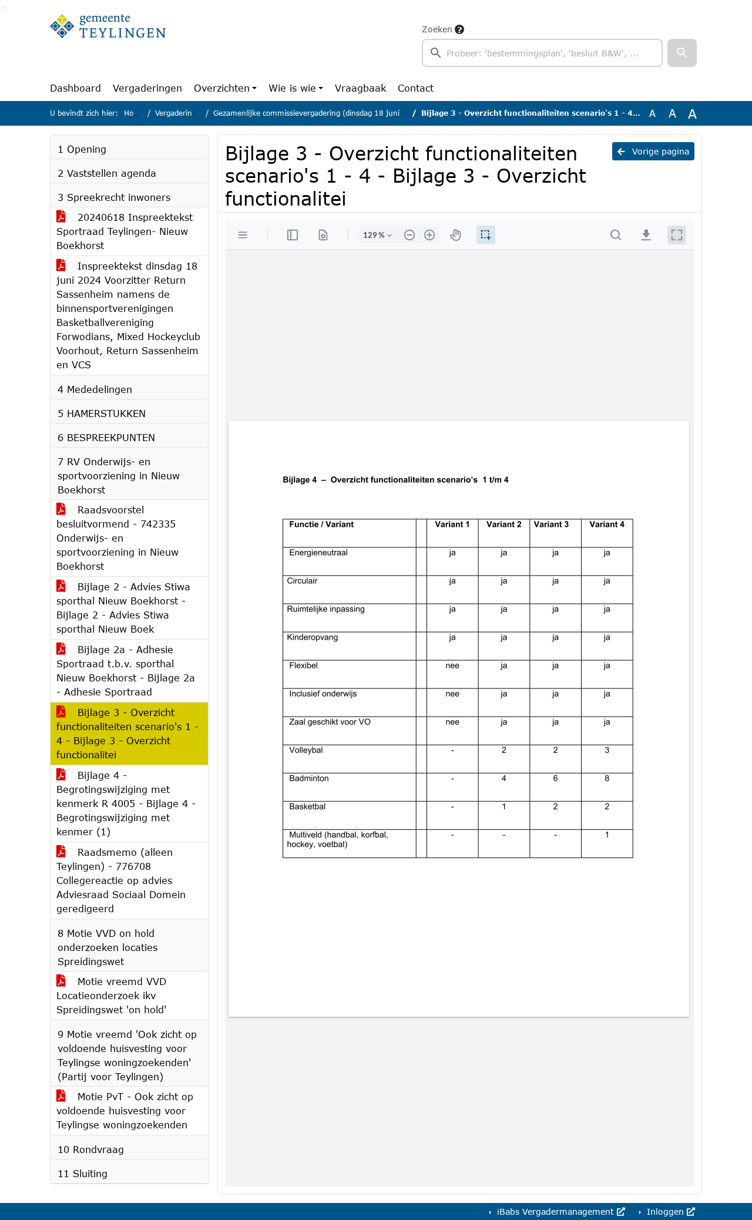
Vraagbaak (360, 87)
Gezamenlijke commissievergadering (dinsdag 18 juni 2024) (318, 113)
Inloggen (665, 1211)
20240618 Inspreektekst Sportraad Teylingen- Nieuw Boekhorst (124, 231)
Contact (416, 87)
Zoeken (437, 29)
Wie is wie (292, 87)
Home (134, 113)
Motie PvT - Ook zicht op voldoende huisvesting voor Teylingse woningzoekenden (124, 1110)
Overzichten (222, 87)
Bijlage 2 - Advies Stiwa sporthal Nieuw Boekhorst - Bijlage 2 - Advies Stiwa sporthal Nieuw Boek (123, 607)
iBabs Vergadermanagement (555, 1211)
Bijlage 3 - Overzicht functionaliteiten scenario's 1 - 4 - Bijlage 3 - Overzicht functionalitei (127, 733)
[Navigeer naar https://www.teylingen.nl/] (108, 44)
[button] (682, 53)
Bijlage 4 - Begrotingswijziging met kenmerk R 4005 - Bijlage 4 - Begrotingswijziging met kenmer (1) (126, 803)
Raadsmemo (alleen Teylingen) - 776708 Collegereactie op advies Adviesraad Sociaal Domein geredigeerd (121, 880)
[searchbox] (542, 53)
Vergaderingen (147, 87)
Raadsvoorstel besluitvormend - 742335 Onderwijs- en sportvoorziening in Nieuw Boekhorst (117, 538)
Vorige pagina (659, 151)
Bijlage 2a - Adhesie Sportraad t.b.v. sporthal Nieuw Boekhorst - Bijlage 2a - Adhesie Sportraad (125, 670)
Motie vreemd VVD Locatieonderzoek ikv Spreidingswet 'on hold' (111, 995)
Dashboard (75, 87)
